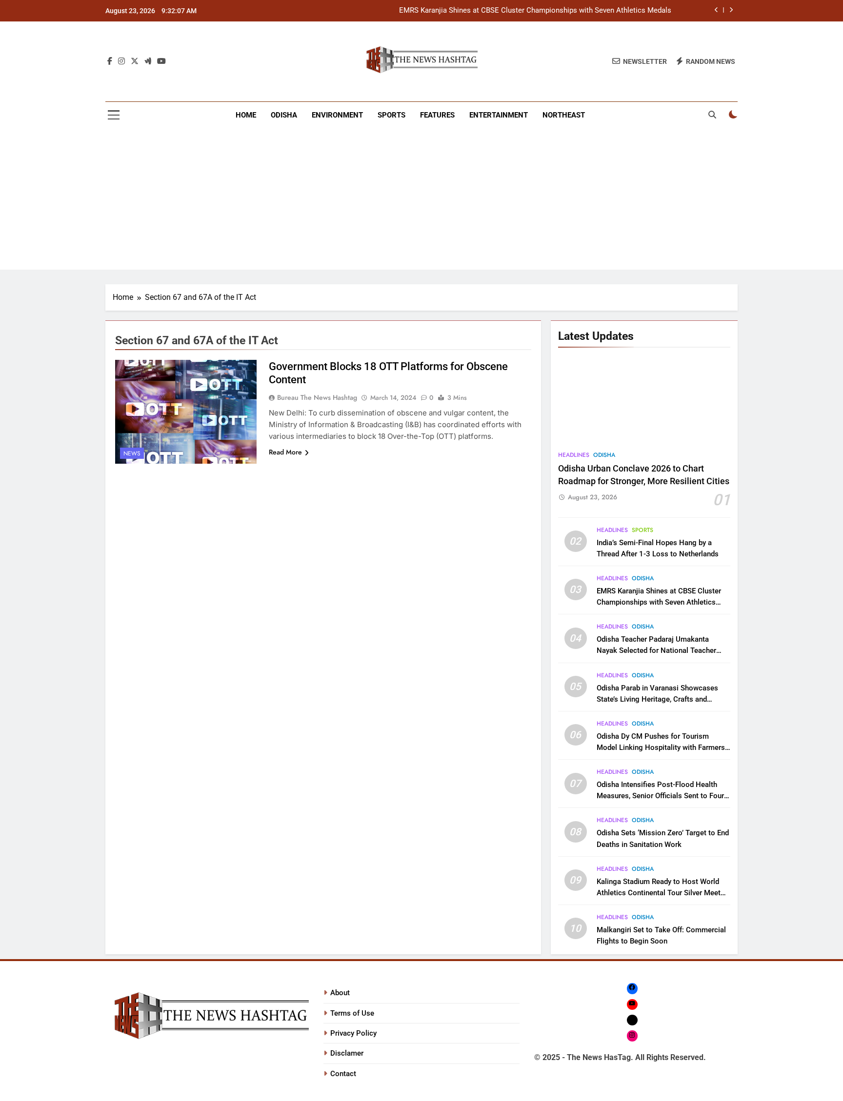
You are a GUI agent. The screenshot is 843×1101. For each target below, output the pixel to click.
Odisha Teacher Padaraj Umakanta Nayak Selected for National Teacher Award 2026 (656, 650)
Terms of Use (352, 1013)
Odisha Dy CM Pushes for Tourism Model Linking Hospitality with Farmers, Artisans (661, 747)
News (131, 453)
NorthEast (563, 115)
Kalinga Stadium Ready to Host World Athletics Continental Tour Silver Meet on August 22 (659, 892)
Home (246, 115)
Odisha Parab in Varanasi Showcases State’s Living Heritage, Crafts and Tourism (657, 699)
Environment (337, 115)
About (340, 992)
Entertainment (498, 115)
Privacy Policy (353, 1033)
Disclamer (346, 1053)
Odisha (284, 115)
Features (437, 115)
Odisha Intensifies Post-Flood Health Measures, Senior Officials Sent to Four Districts (660, 795)
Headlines (573, 455)
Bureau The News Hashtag (317, 397)
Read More (285, 452)
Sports (391, 115)
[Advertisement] (421, 201)
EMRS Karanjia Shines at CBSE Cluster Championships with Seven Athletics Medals (535, 11)
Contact (343, 1073)
